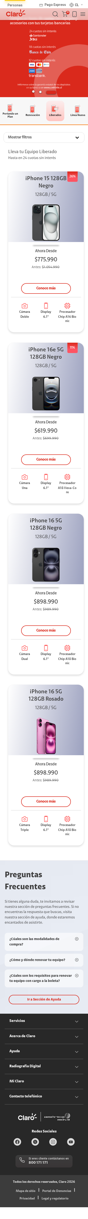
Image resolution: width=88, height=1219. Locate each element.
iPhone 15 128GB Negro (45, 182)
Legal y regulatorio (55, 1198)
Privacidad (27, 1198)
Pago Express (55, 5)
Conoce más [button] (46, 288)
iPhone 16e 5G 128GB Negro (46, 353)
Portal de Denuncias (56, 1191)
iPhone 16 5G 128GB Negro (46, 524)
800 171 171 (38, 1163)
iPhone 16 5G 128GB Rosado (46, 695)
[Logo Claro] (15, 13)
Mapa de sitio (25, 1191)
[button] (65, 14)
